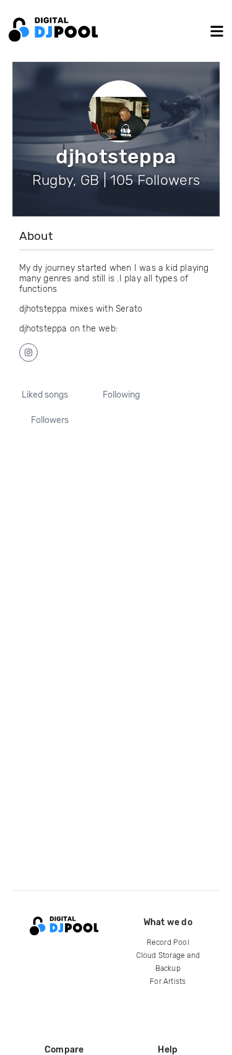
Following (121, 395)
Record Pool (168, 942)
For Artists (168, 981)
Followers (50, 420)
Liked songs (45, 395)
